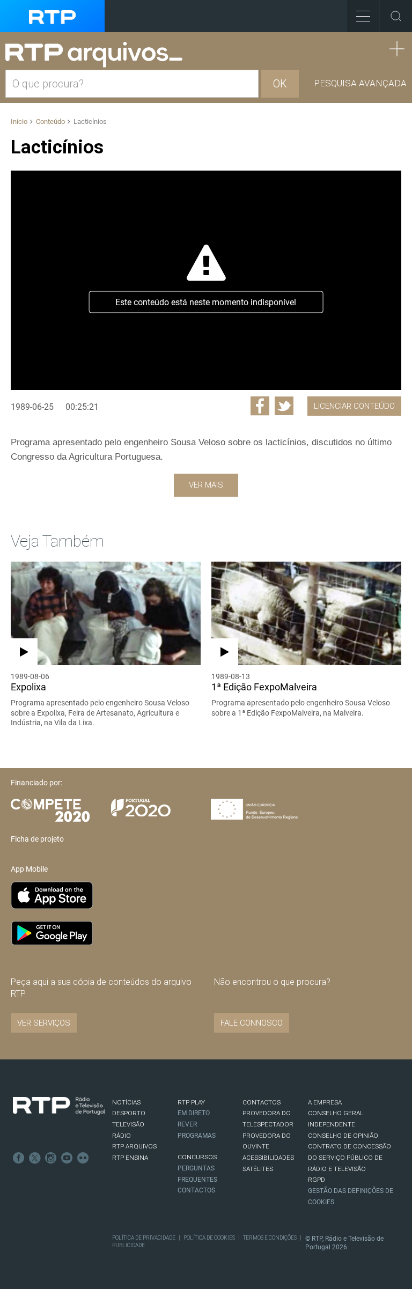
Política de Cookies (209, 1238)
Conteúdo (50, 121)
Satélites (257, 1169)
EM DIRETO (194, 1113)
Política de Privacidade (143, 1238)
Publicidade (128, 1245)
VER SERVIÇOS (43, 1023)
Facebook (19, 1158)
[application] (206, 280)
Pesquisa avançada (360, 83)
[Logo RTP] (59, 1106)
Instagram (51, 1158)
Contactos (196, 1190)
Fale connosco (251, 1023)
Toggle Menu (363, 16)
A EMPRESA (325, 1102)
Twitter (35, 1158)
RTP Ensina (130, 1157)
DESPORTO (128, 1113)
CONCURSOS (197, 1157)
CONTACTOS (261, 1102)
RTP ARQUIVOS (134, 1146)
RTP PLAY (191, 1102)
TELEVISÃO (128, 1124)
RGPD (316, 1179)
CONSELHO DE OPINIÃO (343, 1135)
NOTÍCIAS (126, 1102)
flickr (83, 1158)
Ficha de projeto (37, 839)
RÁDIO (121, 1135)
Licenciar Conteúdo (354, 406)
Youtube (67, 1158)
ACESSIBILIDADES (268, 1157)
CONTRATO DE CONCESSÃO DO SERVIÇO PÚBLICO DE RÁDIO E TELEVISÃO (349, 1157)
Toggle (396, 16)
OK (280, 83)
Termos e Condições (270, 1238)
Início (19, 121)
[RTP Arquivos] (97, 55)
